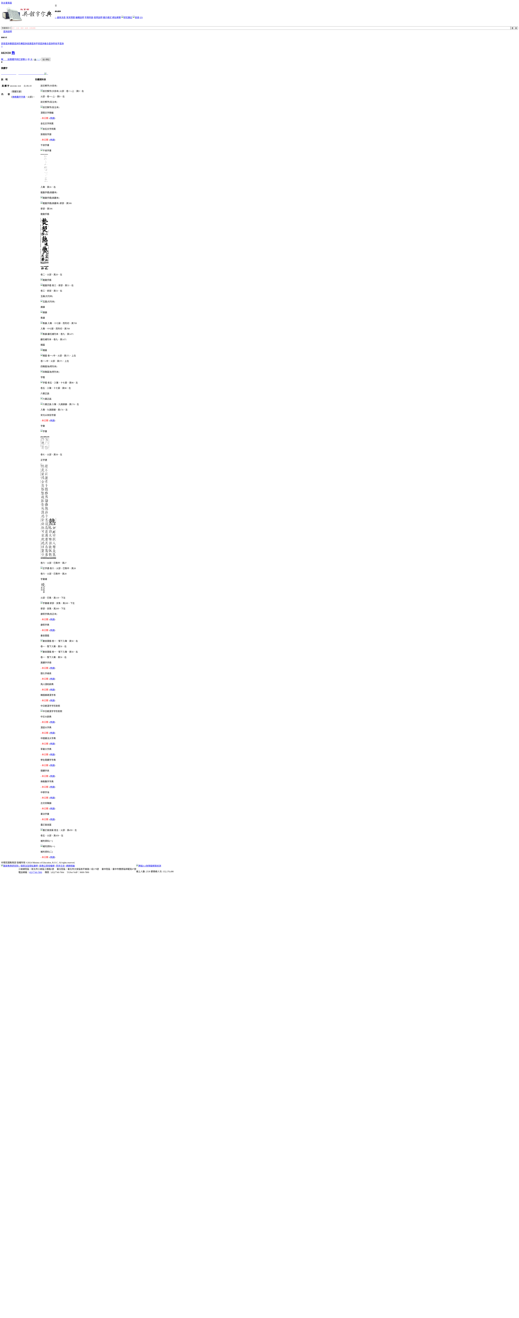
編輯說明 (79, 17)
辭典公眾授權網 (46, 866)
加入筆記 (45, 60)
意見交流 (60, 866)
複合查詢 (48, 43)
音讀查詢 (31, 43)
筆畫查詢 (14, 43)
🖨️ (35, 59)
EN (141, 17)
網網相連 (70, 866)
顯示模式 (107, 17)
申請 (52, 118)
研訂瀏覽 (20, 59)
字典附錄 (89, 17)
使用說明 (98, 17)
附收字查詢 (58, 43)
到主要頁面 (6, 3)
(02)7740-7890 (35, 872)
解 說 (5, 59)
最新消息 (61, 17)
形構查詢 (22, 43)
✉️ (38, 59)
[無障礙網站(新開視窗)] (148, 866)
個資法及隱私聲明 (29, 866)
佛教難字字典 (18, 97)
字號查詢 (40, 43)
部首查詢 (5, 43)
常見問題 (70, 17)
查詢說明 (7, 31)
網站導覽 (116, 17)
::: (55, 17)
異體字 (13, 59)
